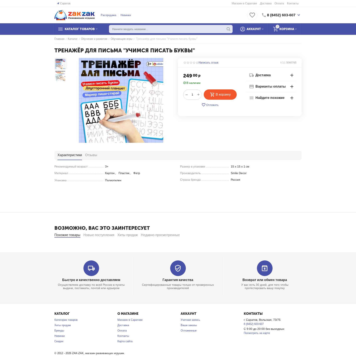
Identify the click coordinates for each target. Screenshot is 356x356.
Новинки (126, 15)
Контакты (293, 3)
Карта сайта (124, 341)
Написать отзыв (208, 62)
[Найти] (228, 29)
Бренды (59, 330)
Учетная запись (190, 319)
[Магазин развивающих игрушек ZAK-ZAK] (74, 14)
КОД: (283, 62)
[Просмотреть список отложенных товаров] (252, 17)
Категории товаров (66, 319)
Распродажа (108, 15)
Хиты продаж (62, 325)
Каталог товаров (80, 29)
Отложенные (189, 330)
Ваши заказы (189, 325)
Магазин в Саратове (244, 3)
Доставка (266, 3)
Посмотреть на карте (257, 333)
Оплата (279, 3)
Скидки (58, 341)
